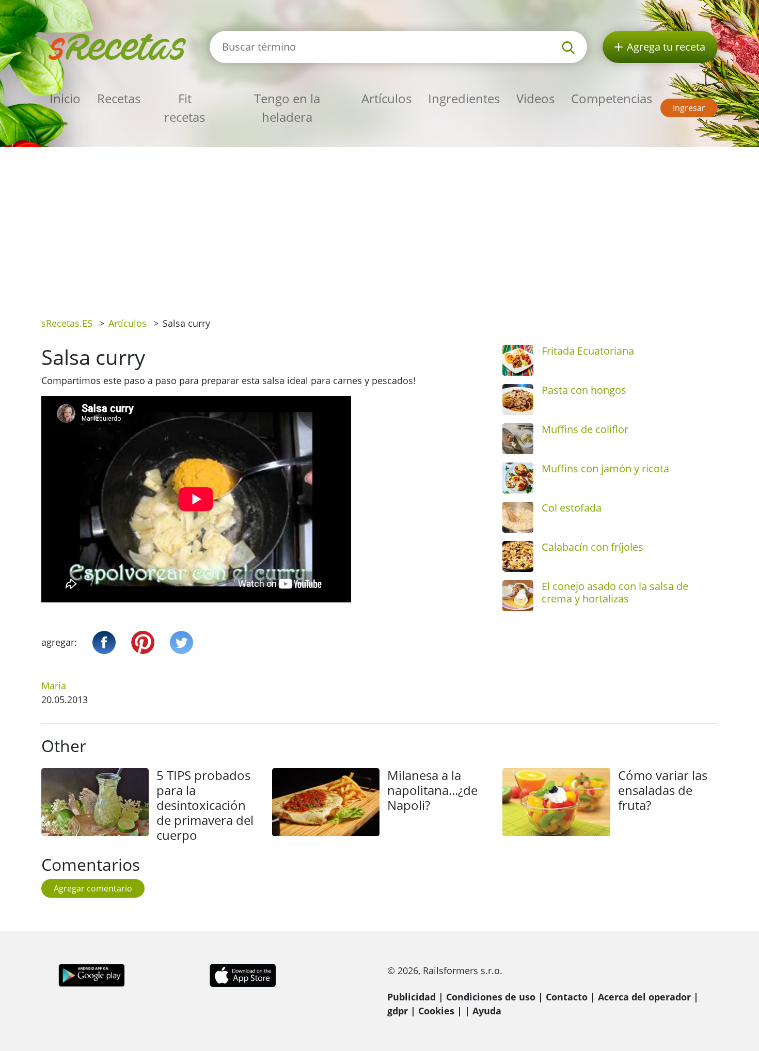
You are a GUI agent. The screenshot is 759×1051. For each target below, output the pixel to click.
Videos (535, 98)
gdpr (397, 1011)
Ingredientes (464, 98)
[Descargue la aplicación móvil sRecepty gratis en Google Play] (91, 974)
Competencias (611, 98)
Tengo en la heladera (287, 107)
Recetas (118, 98)
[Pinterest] (142, 642)
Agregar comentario (93, 888)
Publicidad (411, 997)
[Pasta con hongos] (517, 399)
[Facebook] (104, 642)
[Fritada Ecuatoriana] (517, 360)
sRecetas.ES (66, 323)
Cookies (436, 1011)
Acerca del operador (644, 997)
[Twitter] (181, 642)
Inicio (65, 98)
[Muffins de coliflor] (517, 438)
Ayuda (486, 1011)
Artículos (386, 98)
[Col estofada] (517, 517)
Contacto (567, 997)
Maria (53, 685)
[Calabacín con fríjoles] (517, 556)
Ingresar (689, 108)
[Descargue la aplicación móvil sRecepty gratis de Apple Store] (242, 974)
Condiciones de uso (490, 997)
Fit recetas (184, 107)
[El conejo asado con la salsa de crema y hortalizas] (517, 595)
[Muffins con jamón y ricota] (517, 478)
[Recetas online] (117, 46)
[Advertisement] (379, 224)
